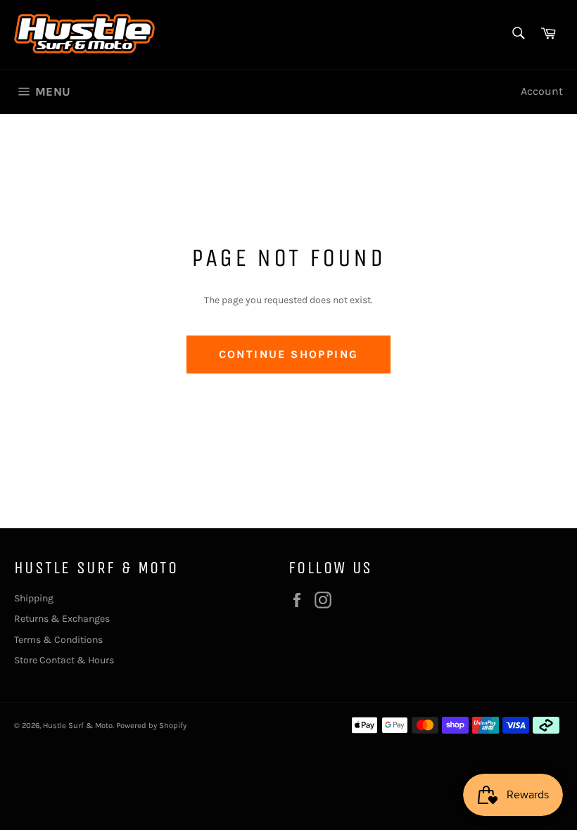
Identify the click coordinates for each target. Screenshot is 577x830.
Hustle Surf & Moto (78, 725)
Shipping (33, 598)
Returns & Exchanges (62, 619)
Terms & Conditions (58, 640)
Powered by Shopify (151, 725)
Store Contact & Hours (64, 660)
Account (542, 91)
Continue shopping (289, 354)
